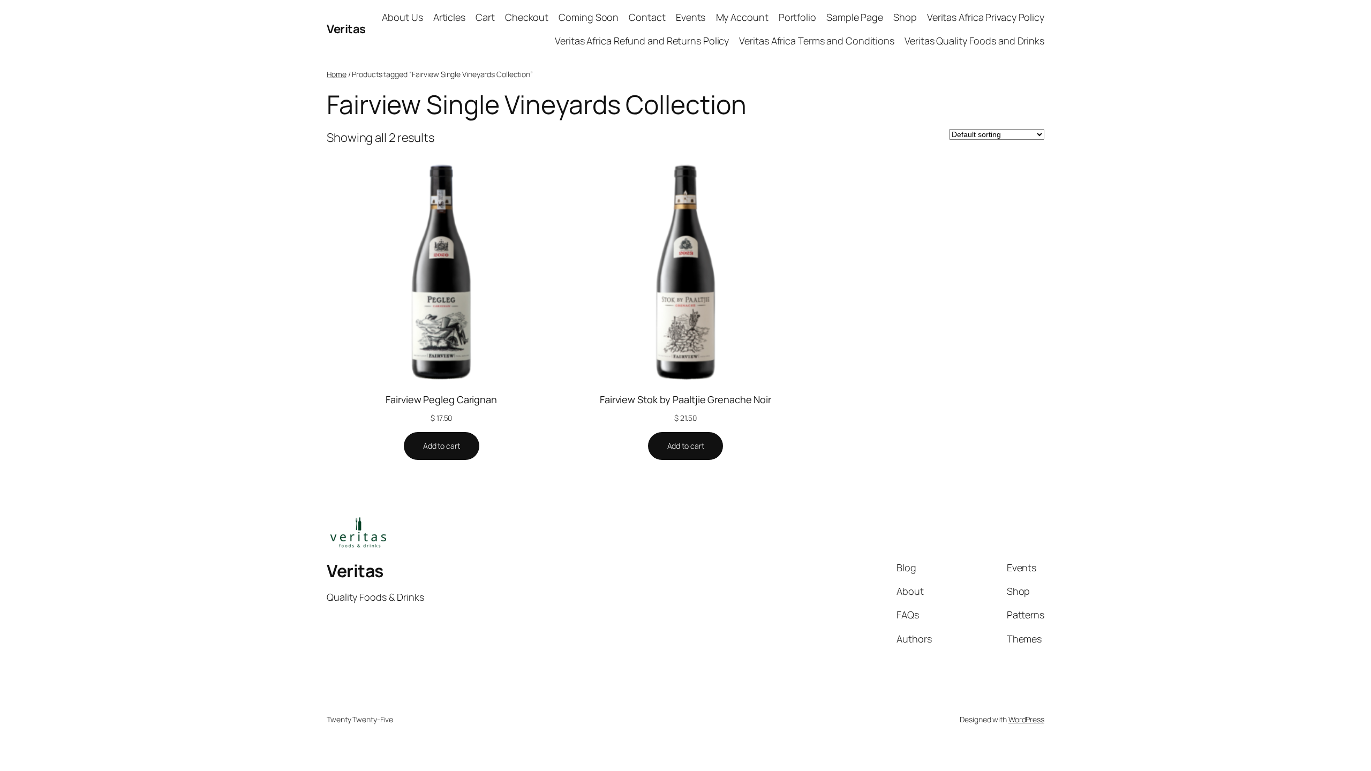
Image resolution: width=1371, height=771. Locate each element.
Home (336, 74)
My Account (742, 17)
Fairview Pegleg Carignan (441, 399)
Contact (647, 17)
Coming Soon (589, 17)
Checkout (526, 17)
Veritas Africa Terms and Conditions (816, 40)
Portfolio (797, 17)
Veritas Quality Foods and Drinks (974, 40)
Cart (485, 17)
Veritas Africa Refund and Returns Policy (642, 40)
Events (690, 17)
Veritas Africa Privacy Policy (985, 17)
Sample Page (854, 17)
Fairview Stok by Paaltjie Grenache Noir (685, 399)
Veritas (346, 29)
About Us (402, 17)
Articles (449, 17)
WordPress (1026, 719)
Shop (905, 17)
